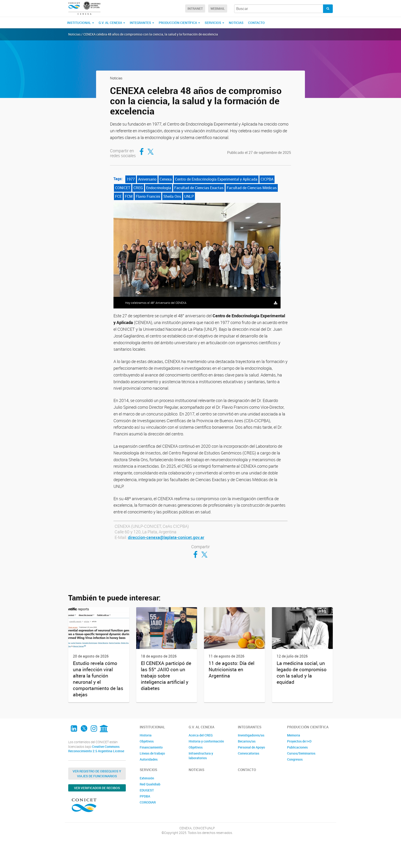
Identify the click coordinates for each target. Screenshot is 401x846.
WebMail (217, 8)
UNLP (189, 196)
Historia (146, 735)
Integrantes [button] (141, 22)
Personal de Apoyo (251, 747)
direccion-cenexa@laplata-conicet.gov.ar (166, 537)
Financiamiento (151, 747)
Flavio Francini (148, 196)
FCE (118, 196)
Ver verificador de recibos (97, 788)
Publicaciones (297, 747)
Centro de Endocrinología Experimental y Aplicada (216, 179)
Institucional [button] (79, 22)
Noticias (236, 22)
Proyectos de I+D (299, 741)
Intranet (195, 8)
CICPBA (267, 179)
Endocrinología (158, 187)
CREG (138, 187)
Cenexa (166, 179)
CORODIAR (148, 802)
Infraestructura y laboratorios (201, 755)
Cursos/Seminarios (301, 753)
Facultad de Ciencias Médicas (252, 187)
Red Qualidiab (150, 784)
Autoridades (149, 759)
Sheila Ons (172, 196)
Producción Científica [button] (178, 22)
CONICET (122, 187)
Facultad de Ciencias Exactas (198, 187)
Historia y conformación (206, 741)
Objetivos (147, 741)
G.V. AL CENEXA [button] (111, 22)
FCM (129, 196)
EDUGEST (147, 790)
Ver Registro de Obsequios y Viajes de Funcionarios (97, 773)
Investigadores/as (251, 735)
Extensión (147, 778)
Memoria (293, 735)
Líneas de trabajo (152, 753)
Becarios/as (246, 741)
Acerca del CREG (201, 735)
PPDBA (145, 796)
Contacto (256, 22)
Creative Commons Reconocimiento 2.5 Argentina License (96, 749)
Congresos (295, 759)
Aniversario (147, 179)
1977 (130, 179)
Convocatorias (248, 753)
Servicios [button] (213, 22)
